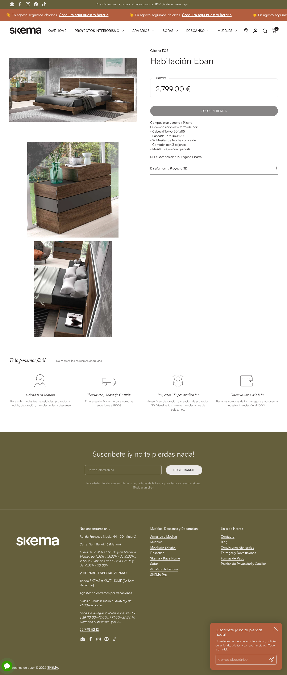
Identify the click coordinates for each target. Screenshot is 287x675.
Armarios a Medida (163, 536)
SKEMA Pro (158, 575)
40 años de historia (164, 569)
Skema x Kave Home (165, 558)
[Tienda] (246, 30)
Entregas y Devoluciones (238, 553)
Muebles (156, 542)
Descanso (157, 553)
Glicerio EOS (159, 51)
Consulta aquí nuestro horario (62, 15)
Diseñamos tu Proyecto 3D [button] (168, 168)
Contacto (227, 536)
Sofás (154, 564)
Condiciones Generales (237, 547)
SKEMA (52, 668)
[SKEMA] (26, 30)
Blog (224, 542)
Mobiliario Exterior (163, 547)
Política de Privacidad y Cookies (243, 564)
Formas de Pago (232, 558)
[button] (264, 30)
